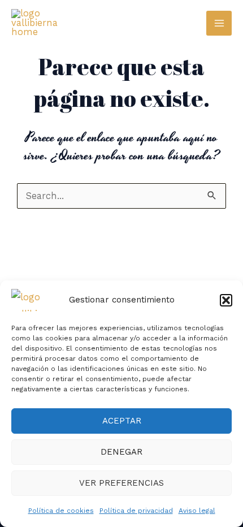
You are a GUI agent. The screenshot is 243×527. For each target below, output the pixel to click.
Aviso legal (197, 511)
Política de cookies (61, 511)
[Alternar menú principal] (219, 23)
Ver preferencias (121, 483)
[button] (226, 300)
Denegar (121, 452)
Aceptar (121, 421)
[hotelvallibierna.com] (34, 300)
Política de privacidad (136, 511)
